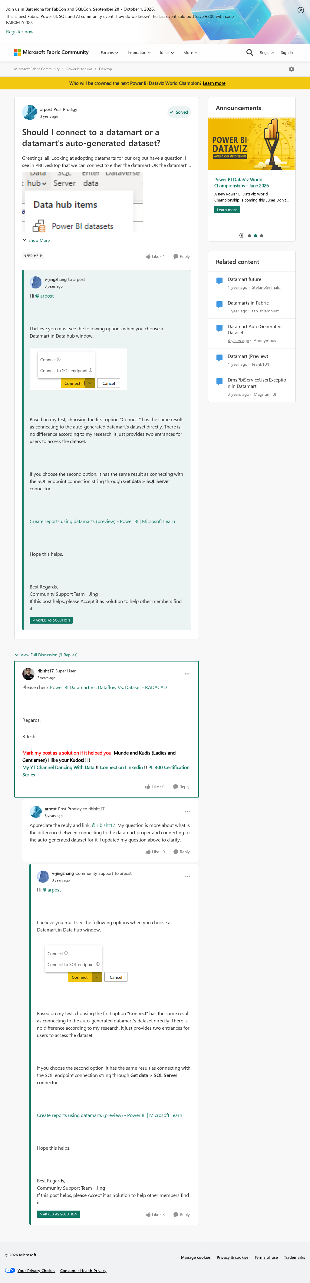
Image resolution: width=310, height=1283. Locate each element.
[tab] (249, 235)
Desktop (105, 69)
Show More (39, 240)
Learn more (214, 83)
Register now (20, 31)
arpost (46, 109)
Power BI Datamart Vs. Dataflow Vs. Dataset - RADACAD (108, 687)
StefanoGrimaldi (266, 287)
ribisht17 (46, 671)
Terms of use (266, 1257)
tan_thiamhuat (265, 311)
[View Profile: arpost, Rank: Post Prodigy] (29, 112)
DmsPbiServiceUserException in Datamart (257, 383)
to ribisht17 (94, 808)
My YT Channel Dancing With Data (58, 767)
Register (267, 52)
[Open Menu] (291, 69)
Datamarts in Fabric (248, 303)
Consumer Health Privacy (83, 1270)
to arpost (76, 279)
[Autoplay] (242, 235)
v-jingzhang (56, 279)
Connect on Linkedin (121, 767)
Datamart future (244, 279)
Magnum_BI (265, 394)
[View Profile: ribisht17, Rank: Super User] (28, 674)
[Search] (249, 52)
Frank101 (260, 364)
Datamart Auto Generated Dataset (255, 329)
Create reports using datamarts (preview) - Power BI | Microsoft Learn (102, 521)
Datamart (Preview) (248, 356)
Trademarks (294, 1257)
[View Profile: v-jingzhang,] (36, 282)
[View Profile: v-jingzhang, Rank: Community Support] (43, 877)
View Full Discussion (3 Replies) (49, 655)
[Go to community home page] (51, 52)
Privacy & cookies (233, 1257)
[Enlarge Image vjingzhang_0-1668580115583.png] (78, 369)
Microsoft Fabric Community (37, 69)
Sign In (287, 52)
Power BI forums (79, 69)
